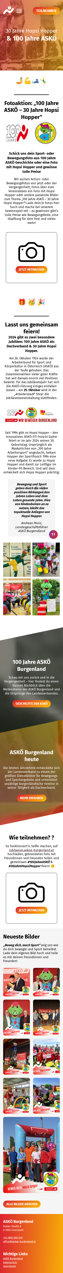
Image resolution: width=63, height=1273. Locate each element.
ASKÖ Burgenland (13, 1258)
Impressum (9, 1266)
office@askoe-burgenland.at (19, 1241)
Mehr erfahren (31, 798)
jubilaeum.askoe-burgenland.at (31, 850)
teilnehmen (46, 11)
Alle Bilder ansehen (21, 1204)
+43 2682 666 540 (13, 1237)
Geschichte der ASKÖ (32, 704)
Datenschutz (10, 1262)
